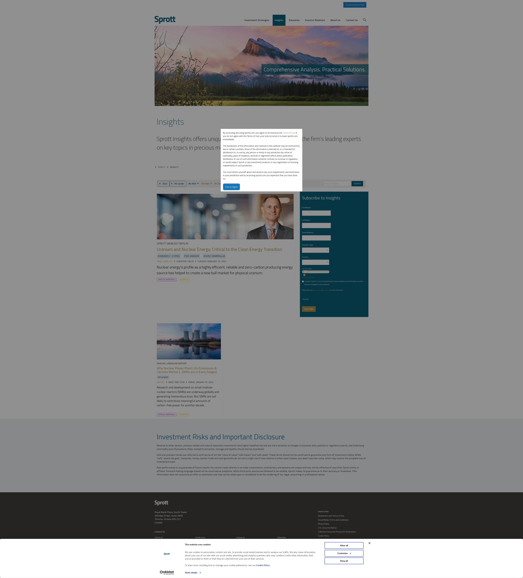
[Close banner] (369, 543)
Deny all (344, 561)
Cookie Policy (263, 565)
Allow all (344, 545)
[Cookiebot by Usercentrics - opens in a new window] (167, 573)
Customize (342, 553)
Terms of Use (289, 132)
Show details (191, 572)
